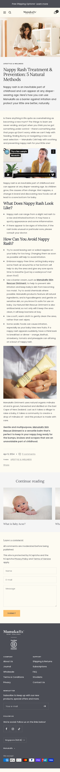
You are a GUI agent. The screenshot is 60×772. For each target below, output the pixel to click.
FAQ (35, 671)
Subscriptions (40, 666)
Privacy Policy (21, 558)
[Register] (45, 706)
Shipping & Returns (42, 661)
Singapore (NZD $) (13, 740)
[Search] (10, 12)
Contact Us (39, 682)
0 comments (28, 454)
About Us (8, 661)
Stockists (37, 677)
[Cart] (55, 12)
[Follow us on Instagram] (13, 729)
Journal (7, 666)
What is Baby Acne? (14, 523)
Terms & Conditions (13, 677)
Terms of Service (42, 558)
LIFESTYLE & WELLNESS (13, 63)
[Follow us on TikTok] (19, 729)
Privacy (7, 682)
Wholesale (8, 671)
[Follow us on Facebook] (6, 729)
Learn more (42, 3)
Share (6, 465)
